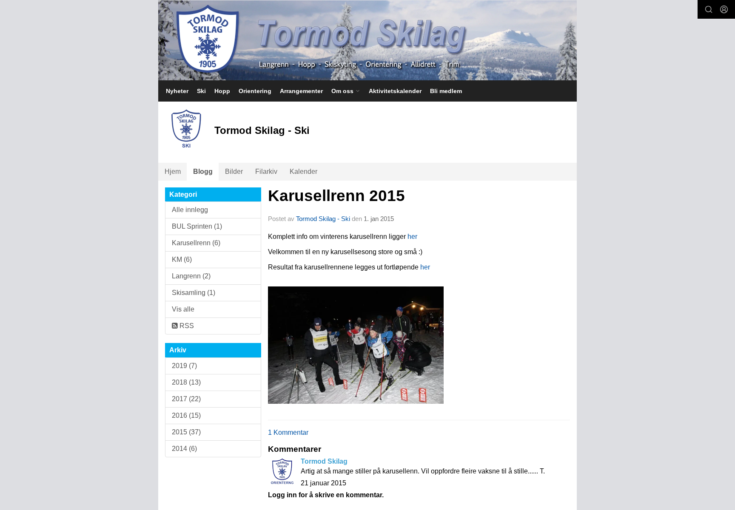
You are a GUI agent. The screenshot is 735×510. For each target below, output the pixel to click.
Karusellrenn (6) (196, 242)
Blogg (203, 171)
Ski (201, 91)
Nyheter (177, 91)
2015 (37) (186, 432)
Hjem (173, 171)
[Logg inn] (724, 9)
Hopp (222, 91)
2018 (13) (186, 382)
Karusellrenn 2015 (336, 195)
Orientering (255, 91)
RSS (186, 325)
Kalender (303, 171)
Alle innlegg (190, 209)
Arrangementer (301, 91)
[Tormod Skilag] (367, 40)
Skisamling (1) (193, 292)
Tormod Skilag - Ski (323, 218)
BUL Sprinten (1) (197, 226)
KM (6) (182, 259)
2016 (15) (186, 415)
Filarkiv (266, 171)
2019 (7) (184, 365)
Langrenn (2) (191, 276)
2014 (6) (184, 448)
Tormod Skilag (324, 461)
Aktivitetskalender (395, 91)
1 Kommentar (288, 432)
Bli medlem (446, 91)
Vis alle (183, 309)
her (412, 236)
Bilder (234, 171)
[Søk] (708, 9)
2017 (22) (186, 398)
